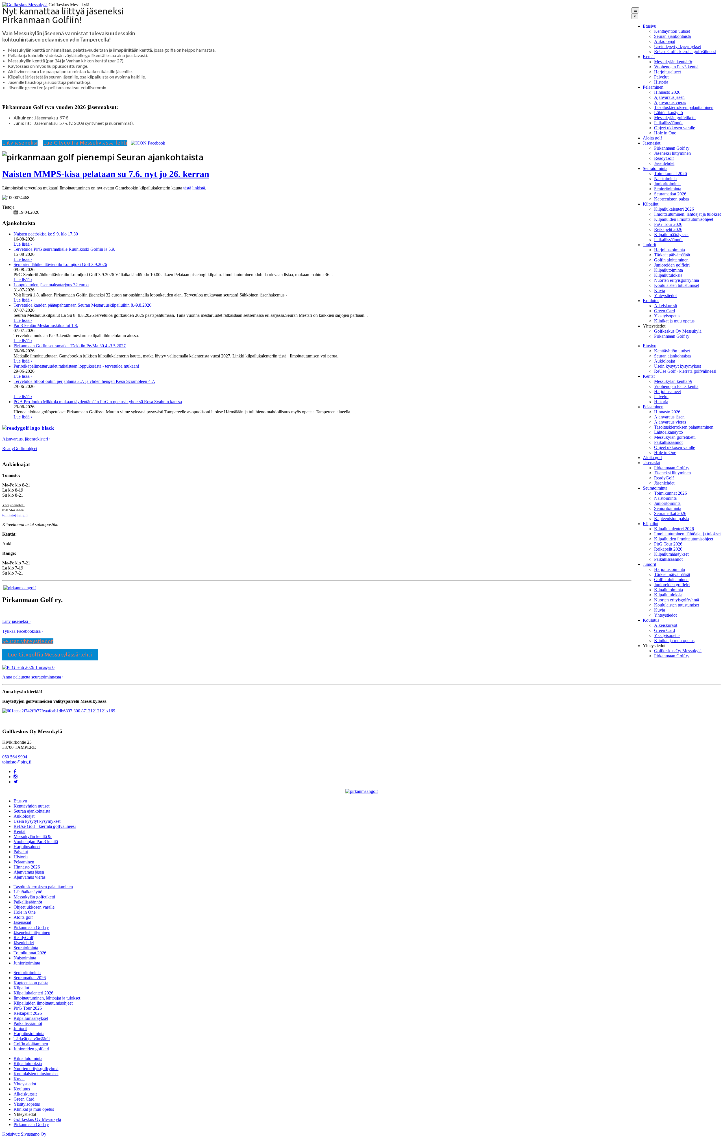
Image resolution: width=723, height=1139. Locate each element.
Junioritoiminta (667, 183)
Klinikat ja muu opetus (674, 320)
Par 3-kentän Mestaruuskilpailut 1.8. (46, 325)
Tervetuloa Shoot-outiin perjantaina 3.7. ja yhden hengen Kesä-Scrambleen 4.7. (84, 381)
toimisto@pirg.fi (15, 515)
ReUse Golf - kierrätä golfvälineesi (685, 51)
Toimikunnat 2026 (670, 173)
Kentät (649, 56)
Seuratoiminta (655, 168)
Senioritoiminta (667, 188)
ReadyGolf (664, 158)
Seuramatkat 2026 (670, 193)
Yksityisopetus (667, 315)
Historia (661, 82)
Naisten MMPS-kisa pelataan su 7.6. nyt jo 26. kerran (105, 174)
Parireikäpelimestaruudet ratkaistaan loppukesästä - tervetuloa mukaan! (76, 366)
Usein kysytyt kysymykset (677, 46)
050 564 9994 (14, 756)
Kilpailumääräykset (671, 234)
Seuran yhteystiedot (27, 641)
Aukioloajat (664, 41)
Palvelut (661, 77)
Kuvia (659, 290)
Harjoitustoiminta (669, 249)
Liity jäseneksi (20, 142)
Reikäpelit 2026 (668, 229)
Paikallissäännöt (668, 122)
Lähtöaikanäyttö (668, 112)
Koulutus (651, 300)
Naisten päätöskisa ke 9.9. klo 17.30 (46, 234)
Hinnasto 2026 (667, 92)
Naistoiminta (665, 178)
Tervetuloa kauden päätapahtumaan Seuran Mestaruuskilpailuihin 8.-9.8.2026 (82, 305)
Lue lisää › (23, 244)
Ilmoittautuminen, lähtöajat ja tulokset (687, 214)
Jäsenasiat (651, 143)
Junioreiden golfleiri (672, 265)
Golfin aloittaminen (671, 260)
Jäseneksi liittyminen (672, 153)
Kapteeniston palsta (671, 199)
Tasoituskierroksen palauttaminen (683, 107)
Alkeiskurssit (665, 305)
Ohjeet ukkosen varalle (674, 127)
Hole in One (665, 132)
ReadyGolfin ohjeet (19, 448)
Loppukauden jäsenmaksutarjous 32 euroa (51, 284)
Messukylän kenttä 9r (673, 61)
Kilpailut (650, 204)
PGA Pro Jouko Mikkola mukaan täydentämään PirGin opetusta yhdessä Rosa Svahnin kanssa (98, 401)
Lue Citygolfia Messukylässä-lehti (85, 142)
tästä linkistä (194, 188)
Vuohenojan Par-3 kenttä (676, 66)
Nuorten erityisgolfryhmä (676, 280)
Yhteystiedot (665, 295)
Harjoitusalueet (667, 71)
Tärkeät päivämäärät (672, 254)
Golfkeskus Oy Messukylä (678, 331)
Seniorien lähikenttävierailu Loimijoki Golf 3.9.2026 (60, 264)
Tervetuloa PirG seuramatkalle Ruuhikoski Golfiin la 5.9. (64, 249)
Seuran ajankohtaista (672, 36)
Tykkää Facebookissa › (22, 631)
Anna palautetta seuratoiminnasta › (33, 677)
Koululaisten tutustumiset (676, 285)
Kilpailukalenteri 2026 (674, 209)
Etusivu (649, 26)
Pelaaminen (653, 87)
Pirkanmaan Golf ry (671, 148)
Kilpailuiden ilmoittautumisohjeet (683, 219)
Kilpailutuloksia (668, 275)
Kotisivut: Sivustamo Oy (24, 1134)
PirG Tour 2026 (668, 224)
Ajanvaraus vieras (670, 102)
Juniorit (649, 244)
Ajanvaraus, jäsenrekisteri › (26, 439)
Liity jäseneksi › (16, 621)
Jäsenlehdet (664, 163)
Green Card (664, 310)
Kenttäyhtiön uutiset (672, 31)
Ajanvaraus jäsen (669, 97)
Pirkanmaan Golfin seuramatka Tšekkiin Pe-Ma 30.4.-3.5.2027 (70, 345)
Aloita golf (652, 138)
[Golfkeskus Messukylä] (24, 4)
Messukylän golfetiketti (675, 117)
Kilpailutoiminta (668, 270)
